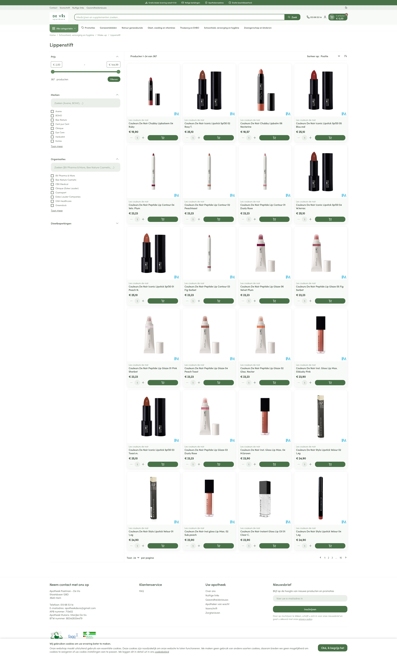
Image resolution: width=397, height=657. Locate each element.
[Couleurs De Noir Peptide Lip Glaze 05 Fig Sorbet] (320, 253)
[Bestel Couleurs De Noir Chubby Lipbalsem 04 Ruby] (163, 137)
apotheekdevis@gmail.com (80, 608)
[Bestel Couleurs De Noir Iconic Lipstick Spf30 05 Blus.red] (330, 137)
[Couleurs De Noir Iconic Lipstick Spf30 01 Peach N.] (153, 253)
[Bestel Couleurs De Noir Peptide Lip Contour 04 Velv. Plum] (163, 219)
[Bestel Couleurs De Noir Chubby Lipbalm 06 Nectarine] (274, 137)
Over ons (210, 591)
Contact (53, 7)
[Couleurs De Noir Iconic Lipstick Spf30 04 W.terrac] (320, 171)
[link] (321, 557)
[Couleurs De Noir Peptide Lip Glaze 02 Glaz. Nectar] (265, 334)
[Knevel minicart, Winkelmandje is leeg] (332, 17)
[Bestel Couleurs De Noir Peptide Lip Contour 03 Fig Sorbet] (218, 301)
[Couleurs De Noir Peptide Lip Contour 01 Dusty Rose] (265, 171)
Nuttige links (78, 7)
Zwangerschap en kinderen (258, 27)
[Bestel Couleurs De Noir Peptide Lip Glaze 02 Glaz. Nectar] (274, 382)
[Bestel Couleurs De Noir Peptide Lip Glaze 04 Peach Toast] (218, 382)
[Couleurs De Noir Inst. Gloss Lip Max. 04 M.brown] (265, 416)
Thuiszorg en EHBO (189, 27)
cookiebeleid (162, 651)
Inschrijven (310, 609)
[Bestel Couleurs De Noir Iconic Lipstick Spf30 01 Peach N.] (163, 301)
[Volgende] (345, 557)
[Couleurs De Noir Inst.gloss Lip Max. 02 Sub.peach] (209, 498)
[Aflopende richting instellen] (345, 56)
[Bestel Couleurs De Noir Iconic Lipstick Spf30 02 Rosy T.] (218, 137)
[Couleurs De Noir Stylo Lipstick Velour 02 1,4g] (320, 416)
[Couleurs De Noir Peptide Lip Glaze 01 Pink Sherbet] (153, 334)
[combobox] (179, 17)
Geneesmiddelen (108, 27)
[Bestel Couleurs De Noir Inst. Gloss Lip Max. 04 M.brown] (274, 464)
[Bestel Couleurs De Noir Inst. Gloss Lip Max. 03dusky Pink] (330, 382)
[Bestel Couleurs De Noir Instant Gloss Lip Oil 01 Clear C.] (274, 545)
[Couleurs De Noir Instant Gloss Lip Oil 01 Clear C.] (265, 498)
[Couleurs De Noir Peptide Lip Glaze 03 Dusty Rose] (209, 416)
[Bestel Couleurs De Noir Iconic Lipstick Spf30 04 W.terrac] (330, 219)
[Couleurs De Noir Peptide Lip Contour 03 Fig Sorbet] (209, 253)
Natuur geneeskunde (132, 27)
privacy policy (305, 619)
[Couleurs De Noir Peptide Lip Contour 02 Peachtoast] (209, 171)
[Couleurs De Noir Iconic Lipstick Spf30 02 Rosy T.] (209, 89)
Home (53, 34)
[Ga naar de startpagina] (59, 17)
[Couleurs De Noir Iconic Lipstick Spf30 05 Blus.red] (320, 89)
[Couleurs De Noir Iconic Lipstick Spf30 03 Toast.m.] (153, 416)
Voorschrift (65, 7)
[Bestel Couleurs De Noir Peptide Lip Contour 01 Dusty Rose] (274, 219)
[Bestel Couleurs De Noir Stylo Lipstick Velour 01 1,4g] (163, 545)
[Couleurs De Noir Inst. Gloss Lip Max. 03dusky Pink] (320, 334)
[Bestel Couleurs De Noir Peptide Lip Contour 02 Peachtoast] (218, 219)
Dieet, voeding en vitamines (161, 27)
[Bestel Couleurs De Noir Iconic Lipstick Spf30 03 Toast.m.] (163, 464)
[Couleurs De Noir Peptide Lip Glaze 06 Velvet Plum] (265, 253)
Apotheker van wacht (217, 604)
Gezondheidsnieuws (97, 7)
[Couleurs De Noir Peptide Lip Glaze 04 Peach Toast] (209, 334)
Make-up (102, 34)
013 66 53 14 (66, 604)
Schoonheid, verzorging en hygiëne (221, 27)
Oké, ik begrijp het (332, 648)
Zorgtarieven (212, 612)
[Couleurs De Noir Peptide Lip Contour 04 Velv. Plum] (153, 171)
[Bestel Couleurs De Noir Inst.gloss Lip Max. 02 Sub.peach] (218, 545)
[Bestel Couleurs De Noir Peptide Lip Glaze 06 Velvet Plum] (274, 301)
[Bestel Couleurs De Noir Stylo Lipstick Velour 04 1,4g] (330, 545)
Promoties (90, 27)
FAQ (141, 591)
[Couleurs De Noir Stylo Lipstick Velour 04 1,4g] (320, 498)
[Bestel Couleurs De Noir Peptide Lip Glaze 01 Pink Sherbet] (163, 382)
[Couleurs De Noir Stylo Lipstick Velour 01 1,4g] (153, 498)
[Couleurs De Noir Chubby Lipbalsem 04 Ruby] (153, 89)
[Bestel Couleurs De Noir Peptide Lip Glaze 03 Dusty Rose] (218, 464)
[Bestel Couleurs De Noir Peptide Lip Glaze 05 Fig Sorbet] (330, 301)
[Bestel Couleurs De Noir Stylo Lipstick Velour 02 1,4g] (330, 464)
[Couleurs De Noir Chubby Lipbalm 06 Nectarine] (265, 89)
